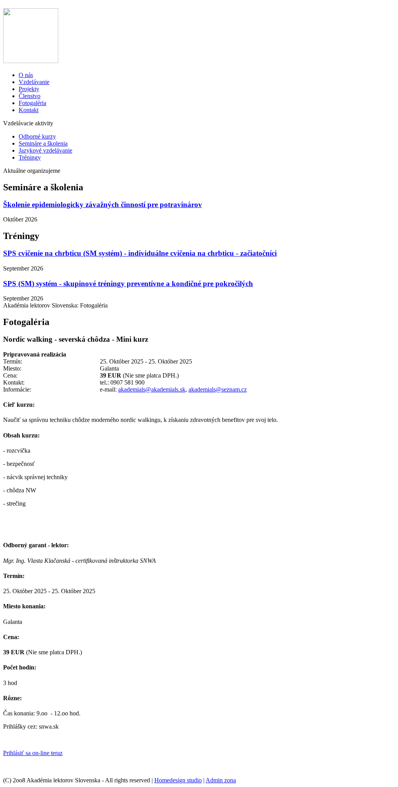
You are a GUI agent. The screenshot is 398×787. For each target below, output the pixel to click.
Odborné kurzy (37, 136)
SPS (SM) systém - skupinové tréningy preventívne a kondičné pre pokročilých (128, 283)
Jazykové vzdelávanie (45, 150)
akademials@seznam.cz (218, 389)
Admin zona (221, 780)
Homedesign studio (178, 780)
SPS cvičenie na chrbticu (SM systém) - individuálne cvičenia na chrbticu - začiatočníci (140, 253)
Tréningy (30, 157)
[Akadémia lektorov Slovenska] (30, 59)
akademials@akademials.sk (151, 389)
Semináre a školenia (43, 143)
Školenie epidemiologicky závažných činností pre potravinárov (102, 204)
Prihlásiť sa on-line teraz (33, 753)
